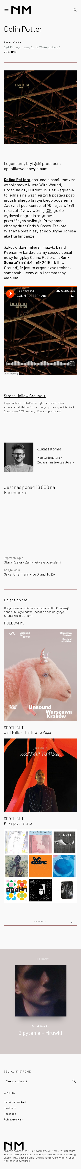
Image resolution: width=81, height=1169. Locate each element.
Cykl (6, 47)
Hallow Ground (29, 407)
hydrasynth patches (62, 1157)
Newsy (25, 47)
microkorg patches (32, 1154)
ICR (49, 210)
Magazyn (15, 47)
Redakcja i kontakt (15, 1102)
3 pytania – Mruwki (40, 1032)
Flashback (10, 1108)
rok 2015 (19, 411)
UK (37, 411)
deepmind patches (14, 1157)
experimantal (12, 407)
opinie (63, 407)
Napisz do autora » (49, 457)
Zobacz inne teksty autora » (55, 462)
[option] (40, 1004)
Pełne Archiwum (13, 1119)
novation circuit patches (59, 1154)
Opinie (34, 47)
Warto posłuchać (49, 47)
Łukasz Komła (12, 42)
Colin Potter (30, 403)
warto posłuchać (50, 411)
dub (47, 403)
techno (30, 411)
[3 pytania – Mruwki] (40, 990)
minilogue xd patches (16, 1161)
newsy (55, 407)
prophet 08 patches (37, 1157)
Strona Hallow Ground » (25, 395)
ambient (16, 403)
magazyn (45, 407)
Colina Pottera (17, 179)
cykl (41, 403)
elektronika (57, 403)
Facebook (10, 1113)
